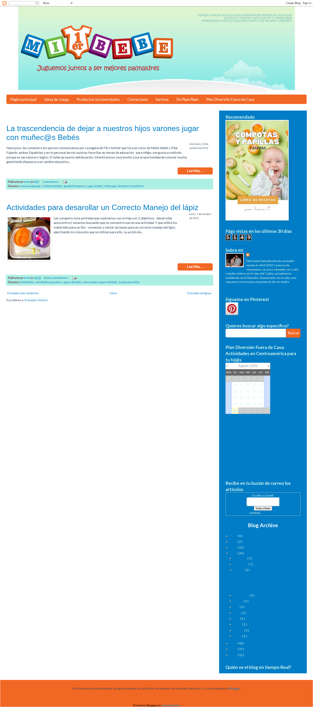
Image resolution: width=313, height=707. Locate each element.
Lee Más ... (195, 171)
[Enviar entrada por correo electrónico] (64, 181)
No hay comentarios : (56, 277)
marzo (238, 624)
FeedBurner (269, 512)
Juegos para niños (129, 282)
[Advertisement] (262, 444)
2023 (234, 536)
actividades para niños (49, 282)
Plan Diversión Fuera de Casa (230, 99)
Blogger (235, 688)
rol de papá (110, 186)
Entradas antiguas (200, 293)
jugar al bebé (95, 186)
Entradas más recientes (23, 293)
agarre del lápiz (72, 282)
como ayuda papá (30, 186)
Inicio (113, 293)
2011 (234, 649)
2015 (234, 541)
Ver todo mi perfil (236, 287)
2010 (234, 655)
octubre (239, 570)
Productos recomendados (98, 99)
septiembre (242, 595)
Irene (254, 255)
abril (237, 618)
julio (237, 607)
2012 (234, 643)
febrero (239, 630)
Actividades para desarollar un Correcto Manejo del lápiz (102, 207)
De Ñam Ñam (187, 99)
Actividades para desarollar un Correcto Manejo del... (264, 586)
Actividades (27, 282)
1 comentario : (50, 181)
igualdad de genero (74, 186)
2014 (234, 547)
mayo (237, 613)
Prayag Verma (171, 705)
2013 (234, 553)
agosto (239, 601)
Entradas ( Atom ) (36, 300)
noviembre (241, 564)
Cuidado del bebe (52, 186)
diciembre (240, 558)
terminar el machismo (131, 186)
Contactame (137, 99)
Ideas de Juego (56, 99)
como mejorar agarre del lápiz (100, 282)
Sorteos (162, 99)
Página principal (23, 99)
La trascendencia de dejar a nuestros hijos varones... (261, 576)
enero (238, 636)
